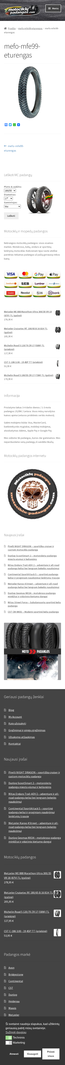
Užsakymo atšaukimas (21, 737)
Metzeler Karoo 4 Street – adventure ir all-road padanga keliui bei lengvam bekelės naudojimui (33, 585)
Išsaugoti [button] (32, 1053)
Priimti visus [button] (51, 1053)
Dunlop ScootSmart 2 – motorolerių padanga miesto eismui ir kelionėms (32, 557)
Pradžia (12, 28)
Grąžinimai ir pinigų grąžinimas (26, 730)
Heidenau (14, 1001)
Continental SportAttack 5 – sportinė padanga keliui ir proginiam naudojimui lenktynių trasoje (34, 576)
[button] (9, 1038)
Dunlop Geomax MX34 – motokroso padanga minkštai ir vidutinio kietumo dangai (32, 595)
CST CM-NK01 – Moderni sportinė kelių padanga (33, 611)
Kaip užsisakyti (17, 723)
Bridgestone (15, 974)
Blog (11, 710)
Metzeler (13, 1015)
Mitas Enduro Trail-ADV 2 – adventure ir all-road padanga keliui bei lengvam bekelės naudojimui (33, 567)
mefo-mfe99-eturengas (30, 28)
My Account (15, 717)
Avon (11, 967)
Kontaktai (14, 743)
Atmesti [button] (14, 1053)
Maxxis (12, 1008)
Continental (15, 981)
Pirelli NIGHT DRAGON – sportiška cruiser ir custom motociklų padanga (31, 548)
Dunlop (12, 994)
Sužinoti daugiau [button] (16, 1032)
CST (10, 988)
